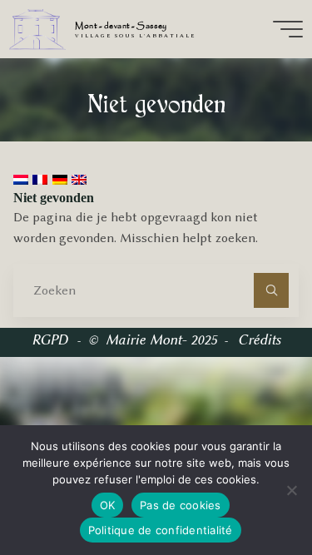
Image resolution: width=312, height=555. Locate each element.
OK (108, 505)
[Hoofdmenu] (288, 29)
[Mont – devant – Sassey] (37, 28)
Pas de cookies (180, 505)
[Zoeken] (271, 290)
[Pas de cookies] (291, 490)
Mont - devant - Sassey (120, 26)
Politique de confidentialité (160, 530)
